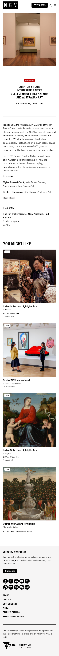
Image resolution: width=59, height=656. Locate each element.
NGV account (9, 564)
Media (5, 608)
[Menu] (55, 5)
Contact (7, 600)
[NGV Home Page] (10, 5)
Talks (5, 198)
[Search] (51, 5)
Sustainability (10, 604)
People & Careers (11, 612)
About (6, 595)
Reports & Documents (13, 617)
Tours (12, 198)
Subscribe (10, 571)
